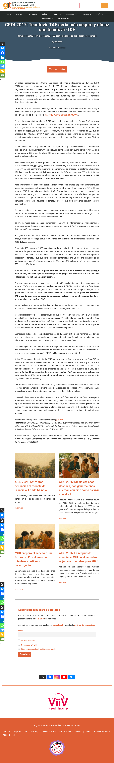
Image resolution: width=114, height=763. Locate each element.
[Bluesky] (2, 48)
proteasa (33, 340)
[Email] (2, 75)
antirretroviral (93, 251)
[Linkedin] (2, 57)
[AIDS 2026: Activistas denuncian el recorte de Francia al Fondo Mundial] (35, 476)
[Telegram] (2, 66)
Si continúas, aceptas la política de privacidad (38, 649)
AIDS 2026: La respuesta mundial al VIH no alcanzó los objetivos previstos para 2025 (78, 557)
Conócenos (100, 14)
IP (39, 340)
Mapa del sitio (20, 731)
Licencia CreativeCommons (97, 731)
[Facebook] (2, 53)
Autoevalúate (64, 19)
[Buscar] (104, 5)
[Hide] (1, 80)
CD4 (90, 131)
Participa (87, 14)
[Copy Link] (2, 71)
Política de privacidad (52, 731)
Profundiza (32, 14)
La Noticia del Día (28, 640)
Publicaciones (72, 14)
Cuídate (45, 14)
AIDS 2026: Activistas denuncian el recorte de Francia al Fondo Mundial (31, 486)
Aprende (19, 14)
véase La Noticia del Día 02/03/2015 (61, 115)
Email (20, 631)
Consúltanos (47, 19)
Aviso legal (34, 731)
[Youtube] (64, 677)
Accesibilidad (9, 735)
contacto (39, 619)
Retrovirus (63, 83)
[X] (2, 44)
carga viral (31, 131)
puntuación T (57, 318)
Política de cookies (73, 731)
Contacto (7, 731)
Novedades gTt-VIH (29, 645)
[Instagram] (57, 677)
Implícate (57, 14)
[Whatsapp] (2, 62)
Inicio (9, 14)
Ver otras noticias (57, 69)
